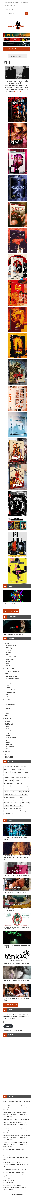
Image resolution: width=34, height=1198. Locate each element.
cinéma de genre (24, 777)
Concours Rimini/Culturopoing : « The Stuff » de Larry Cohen (15, 1151)
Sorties (7, 697)
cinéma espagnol (8, 794)
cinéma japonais (15, 802)
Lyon (26, 794)
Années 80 (18, 800)
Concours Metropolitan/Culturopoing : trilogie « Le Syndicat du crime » (14, 1174)
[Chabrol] (17, 410)
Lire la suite (17, 91)
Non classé (8, 718)
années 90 (16, 766)
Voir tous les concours (16, 49)
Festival (7, 655)
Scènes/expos (9, 724)
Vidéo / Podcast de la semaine (13, 666)
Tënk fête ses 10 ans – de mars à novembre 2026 (16, 963)
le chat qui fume (8, 780)
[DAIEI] (17, 557)
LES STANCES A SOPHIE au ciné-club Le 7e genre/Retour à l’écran (14, 909)
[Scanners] (17, 253)
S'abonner (8, 1026)
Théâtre (7, 749)
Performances (9, 744)
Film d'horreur (19, 794)
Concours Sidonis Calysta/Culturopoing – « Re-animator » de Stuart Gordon (15, 1107)
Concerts (8, 702)
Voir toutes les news (11, 1004)
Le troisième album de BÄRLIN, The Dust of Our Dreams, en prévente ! (17, 82)
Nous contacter (9, 9)
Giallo (6, 797)
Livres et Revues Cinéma (11, 657)
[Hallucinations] (17, 200)
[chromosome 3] (17, 226)
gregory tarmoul (8, 1112)
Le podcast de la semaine (12, 671)
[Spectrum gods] (17, 437)
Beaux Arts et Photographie (12, 679)
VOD (6, 754)
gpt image (6, 1169)
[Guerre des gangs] (17, 358)
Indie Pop (6, 775)
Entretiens (8, 650)
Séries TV (8, 664)
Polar (7, 694)
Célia (4, 1119)
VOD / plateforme (10, 757)
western (6, 777)
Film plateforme (9, 669)
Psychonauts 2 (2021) (9, 603)
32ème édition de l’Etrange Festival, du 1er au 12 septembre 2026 (16, 838)
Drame (15, 811)
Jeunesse (8, 688)
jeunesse (27, 772)
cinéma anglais (14, 777)
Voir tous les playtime (11, 611)
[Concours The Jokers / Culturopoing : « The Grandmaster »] (16, 44)
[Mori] (17, 515)
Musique (7, 699)
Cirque (7, 726)
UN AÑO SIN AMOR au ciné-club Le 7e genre (14, 892)
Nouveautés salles (10, 659)
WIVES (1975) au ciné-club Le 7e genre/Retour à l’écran (16, 999)
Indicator (6, 786)
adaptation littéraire (10, 783)
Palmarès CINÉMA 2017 (19, 1169)
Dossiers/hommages (10, 704)
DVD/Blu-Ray (9, 648)
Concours (25, 2)
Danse (7, 728)
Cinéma (7, 643)
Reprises (8, 661)
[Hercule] (17, 489)
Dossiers (8, 681)
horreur (6, 791)
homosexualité (8, 766)
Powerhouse (7, 788)
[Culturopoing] (17, 31)
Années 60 (12, 769)
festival (18, 808)
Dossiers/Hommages (11, 645)
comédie (25, 800)
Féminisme (6, 772)
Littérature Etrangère (11, 690)
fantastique (26, 791)
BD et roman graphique (11, 676)
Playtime (7, 721)
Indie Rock (20, 772)
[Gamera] (17, 384)
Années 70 (6, 802)
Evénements (8, 652)
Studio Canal (20, 769)
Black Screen (7, 1101)
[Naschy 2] (17, 331)
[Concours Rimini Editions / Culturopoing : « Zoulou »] (16, 35)
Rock (11, 775)
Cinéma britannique (9, 800)
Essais (7, 685)
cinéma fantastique (9, 808)
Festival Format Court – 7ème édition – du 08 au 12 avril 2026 (16, 946)
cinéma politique (24, 786)
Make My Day (18, 775)
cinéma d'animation (16, 791)
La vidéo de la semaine (11, 711)
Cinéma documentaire (16, 805)
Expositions (8, 735)
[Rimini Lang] (17, 530)
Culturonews (18, 2)
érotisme (17, 780)
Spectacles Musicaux (10, 746)
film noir (13, 772)
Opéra (7, 740)
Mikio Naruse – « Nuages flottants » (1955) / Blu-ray (16, 981)
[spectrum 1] (17, 583)
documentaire (25, 802)
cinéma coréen (21, 783)
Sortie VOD (8, 751)
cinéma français (22, 811)
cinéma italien (8, 811)
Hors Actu (8, 708)
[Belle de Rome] (17, 279)
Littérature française (11, 692)
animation (23, 766)
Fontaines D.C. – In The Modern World (13, 634)
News (6, 716)
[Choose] (17, 147)
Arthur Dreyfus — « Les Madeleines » (20, 1119)
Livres (6, 674)
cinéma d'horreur (23, 788)
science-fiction (13, 797)
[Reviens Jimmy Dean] (17, 174)
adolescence (14, 786)
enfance (6, 769)
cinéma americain (8, 813)
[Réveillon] (17, 121)
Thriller (6, 805)
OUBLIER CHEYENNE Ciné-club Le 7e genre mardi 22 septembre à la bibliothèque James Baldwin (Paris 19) (16, 857)
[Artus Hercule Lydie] (17, 463)
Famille (25, 775)
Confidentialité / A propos (12, 6)
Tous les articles (9, 2)
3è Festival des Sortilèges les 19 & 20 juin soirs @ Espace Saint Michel (16, 928)
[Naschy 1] (17, 305)
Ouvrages (8, 742)
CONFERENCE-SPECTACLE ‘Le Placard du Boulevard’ (16, 876)
